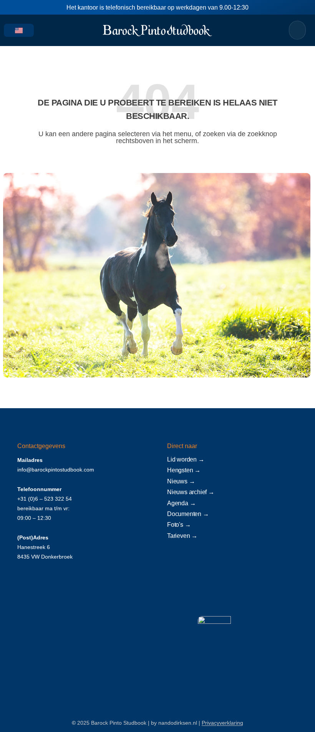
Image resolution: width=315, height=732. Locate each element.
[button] (44, 30)
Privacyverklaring (222, 723)
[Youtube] (283, 658)
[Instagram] (264, 658)
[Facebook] (245, 658)
